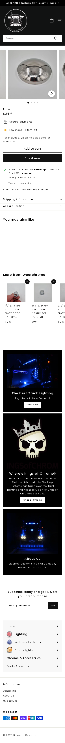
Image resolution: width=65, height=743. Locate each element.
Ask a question (13, 206)
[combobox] (32, 38)
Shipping (26, 137)
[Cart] (51, 20)
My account (10, 700)
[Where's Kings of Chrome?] (32, 443)
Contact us (9, 690)
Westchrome (34, 274)
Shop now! (32, 404)
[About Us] (32, 533)
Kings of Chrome (32, 499)
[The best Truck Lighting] (32, 371)
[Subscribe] (53, 605)
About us (8, 695)
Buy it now (32, 158)
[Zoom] (51, 93)
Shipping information (18, 199)
